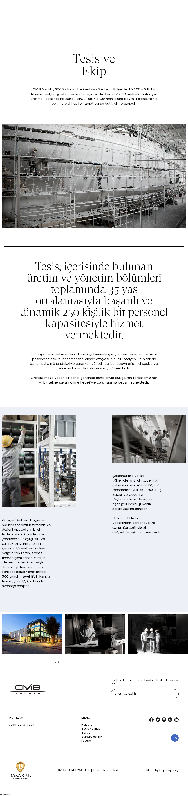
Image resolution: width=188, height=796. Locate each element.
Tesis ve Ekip (90, 729)
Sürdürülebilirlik (91, 737)
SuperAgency (169, 770)
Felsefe (87, 725)
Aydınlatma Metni (21, 725)
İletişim (86, 741)
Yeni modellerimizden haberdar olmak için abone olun (144, 682)
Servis (85, 733)
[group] (32, 634)
